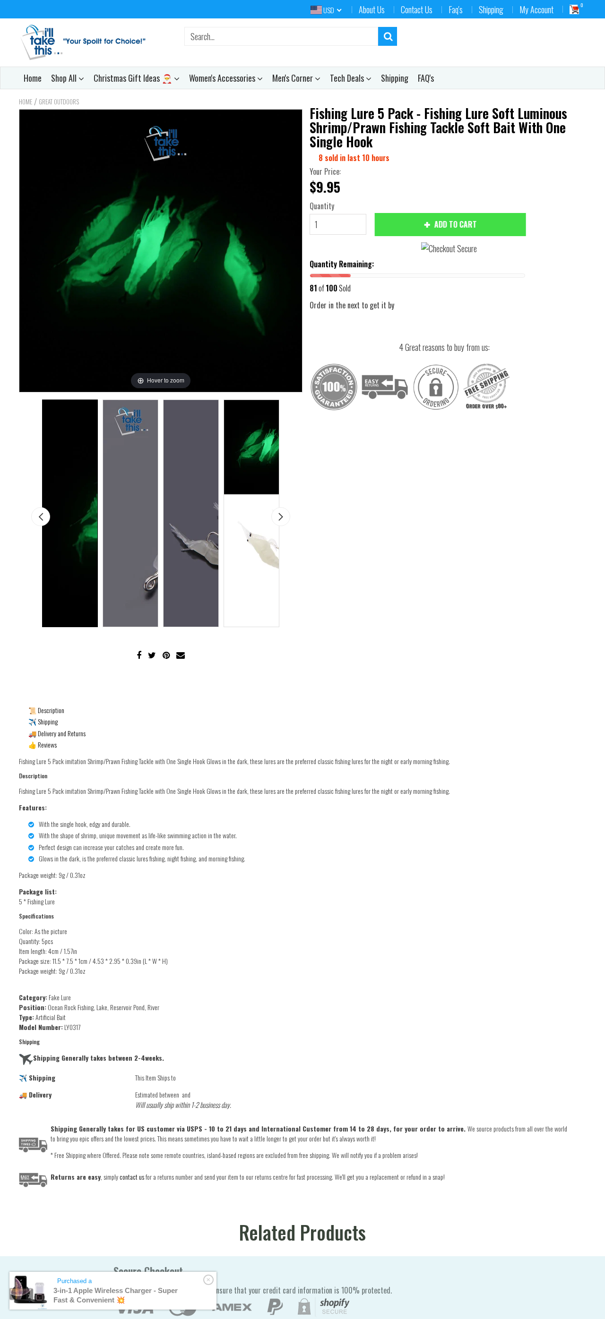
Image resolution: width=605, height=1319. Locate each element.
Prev (40, 516)
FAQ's (426, 78)
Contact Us (416, 9)
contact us (132, 1177)
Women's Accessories (223, 78)
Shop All (64, 78)
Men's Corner (293, 78)
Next (280, 516)
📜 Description (46, 710)
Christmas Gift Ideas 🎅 (134, 78)
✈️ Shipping (43, 721)
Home (33, 78)
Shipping (491, 9)
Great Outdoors (59, 101)
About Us (372, 9)
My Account (536, 9)
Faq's (456, 9)
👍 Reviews (42, 744)
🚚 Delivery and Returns (57, 733)
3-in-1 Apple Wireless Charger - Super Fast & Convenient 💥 (115, 1295)
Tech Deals (348, 78)
